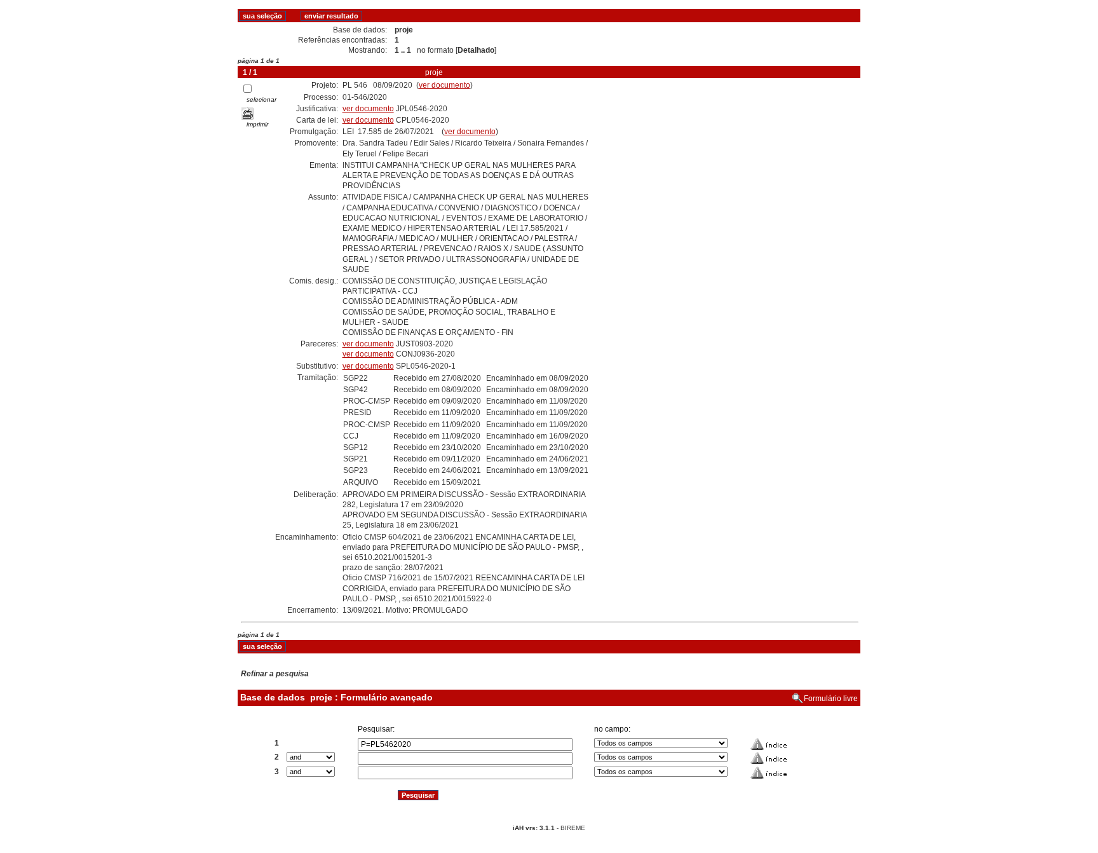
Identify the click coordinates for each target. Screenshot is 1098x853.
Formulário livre (831, 698)
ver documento (444, 85)
